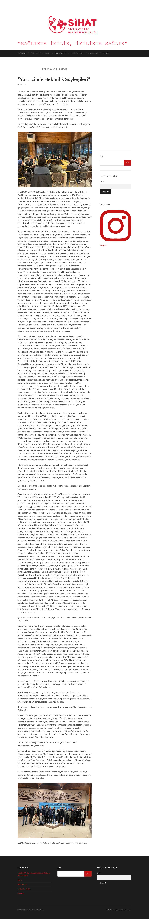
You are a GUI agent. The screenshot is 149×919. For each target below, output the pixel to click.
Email (102, 182)
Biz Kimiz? (35, 53)
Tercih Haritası (77, 53)
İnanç (20, 880)
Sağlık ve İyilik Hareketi (33, 910)
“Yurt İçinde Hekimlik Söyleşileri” (54, 79)
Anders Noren (120, 910)
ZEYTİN (21, 893)
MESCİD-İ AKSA (24, 889)
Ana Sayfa (22, 53)
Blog (47, 53)
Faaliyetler (60, 53)
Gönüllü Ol (93, 53)
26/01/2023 (22, 85)
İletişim (106, 53)
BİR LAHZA (22, 884)
